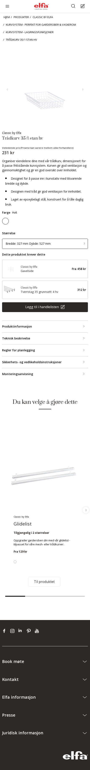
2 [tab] (35, 596)
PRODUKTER (21, 17)
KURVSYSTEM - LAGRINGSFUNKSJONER (30, 32)
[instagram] (13, 631)
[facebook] (5, 631)
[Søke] (73, 6)
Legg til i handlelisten (42, 307)
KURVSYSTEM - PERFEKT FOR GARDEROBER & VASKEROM (41, 24)
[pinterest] (30, 631)
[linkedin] (21, 631)
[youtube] (37, 631)
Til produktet (44, 581)
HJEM (7, 17)
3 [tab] (55, 596)
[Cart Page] (83, 6)
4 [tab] (75, 596)
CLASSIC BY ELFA (43, 17)
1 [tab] (15, 596)
